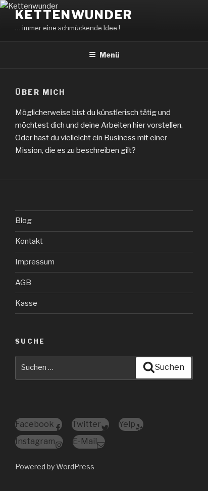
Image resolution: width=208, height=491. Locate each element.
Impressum (35, 261)
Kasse (26, 303)
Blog (23, 220)
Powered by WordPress (54, 466)
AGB (23, 282)
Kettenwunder (74, 15)
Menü (109, 54)
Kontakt (29, 241)
